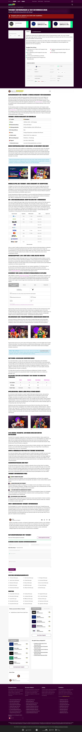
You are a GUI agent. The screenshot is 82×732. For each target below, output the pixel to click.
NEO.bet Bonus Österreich (64, 701)
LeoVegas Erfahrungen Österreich (14, 712)
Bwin (20, 380)
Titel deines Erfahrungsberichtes (14, 550)
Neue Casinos (34, 1)
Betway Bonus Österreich (64, 707)
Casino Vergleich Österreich (12, 7)
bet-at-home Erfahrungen (43, 582)
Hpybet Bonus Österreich (64, 703)
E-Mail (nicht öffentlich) (35, 544)
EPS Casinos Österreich (30, 701)
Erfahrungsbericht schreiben (44, 537)
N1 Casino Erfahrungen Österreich (15, 709)
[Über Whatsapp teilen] (44, 520)
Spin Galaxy (37, 380)
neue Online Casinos (44, 350)
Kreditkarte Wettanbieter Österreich (32, 709)
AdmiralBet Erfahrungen (14, 601)
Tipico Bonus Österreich (63, 711)
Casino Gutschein (38, 101)
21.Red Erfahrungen (28, 580)
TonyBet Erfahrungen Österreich (14, 706)
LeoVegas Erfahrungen (28, 596)
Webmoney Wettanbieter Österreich (32, 707)
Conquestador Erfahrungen (14, 593)
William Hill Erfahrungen (29, 587)
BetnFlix (29, 380)
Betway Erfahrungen (28, 582)
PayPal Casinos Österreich (30, 699)
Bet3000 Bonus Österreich (64, 706)
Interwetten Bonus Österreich (64, 704)
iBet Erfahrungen (42, 587)
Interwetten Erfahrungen (14, 596)
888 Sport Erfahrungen (29, 598)
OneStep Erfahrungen (28, 593)
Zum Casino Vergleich (41, 635)
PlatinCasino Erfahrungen (43, 601)
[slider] (20, 547)
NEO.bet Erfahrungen (13, 585)
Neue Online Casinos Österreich (14, 701)
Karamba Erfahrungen (15, 270)
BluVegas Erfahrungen (43, 577)
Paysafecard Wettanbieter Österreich (32, 706)
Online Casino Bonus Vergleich (14, 703)
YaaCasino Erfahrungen (14, 582)
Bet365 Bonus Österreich (64, 699)
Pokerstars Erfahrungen (29, 601)
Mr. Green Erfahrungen (43, 596)
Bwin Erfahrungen (18, 23)
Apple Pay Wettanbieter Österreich (32, 703)
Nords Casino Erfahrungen (14, 580)
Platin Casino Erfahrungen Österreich (15, 711)
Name (10, 544)
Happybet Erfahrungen (43, 593)
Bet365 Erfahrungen (28, 585)
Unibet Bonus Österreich (64, 709)
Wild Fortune (46, 380)
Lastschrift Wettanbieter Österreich (32, 712)
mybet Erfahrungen (13, 598)
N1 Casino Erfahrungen (14, 577)
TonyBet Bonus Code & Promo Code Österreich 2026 (19, 612)
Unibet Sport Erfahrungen (14, 587)
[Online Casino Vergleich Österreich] (13, 4)
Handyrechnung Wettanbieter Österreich (33, 711)
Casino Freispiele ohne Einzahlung (14, 704)
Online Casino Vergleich (24, 275)
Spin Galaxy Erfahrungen (64, 23)
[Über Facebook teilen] (47, 520)
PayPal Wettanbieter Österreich (31, 704)
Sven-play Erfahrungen (43, 580)
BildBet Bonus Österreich (64, 712)
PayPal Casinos (40, 1)
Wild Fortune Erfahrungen (41, 626)
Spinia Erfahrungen (40, 631)
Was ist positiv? (13, 553)
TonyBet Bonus (13, 110)
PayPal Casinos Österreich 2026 (40, 655)
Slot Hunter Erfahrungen (29, 577)
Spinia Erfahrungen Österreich (14, 707)
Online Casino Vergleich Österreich (15, 699)
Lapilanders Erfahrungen (43, 603)
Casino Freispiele (47, 1)
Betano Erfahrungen (42, 598)
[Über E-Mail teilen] (42, 520)
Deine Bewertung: (12, 547)
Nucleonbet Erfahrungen (14, 603)
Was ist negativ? (13, 561)
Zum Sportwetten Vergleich (18, 667)
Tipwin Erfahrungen (42, 585)
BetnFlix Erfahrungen (41, 23)
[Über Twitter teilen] (49, 520)
